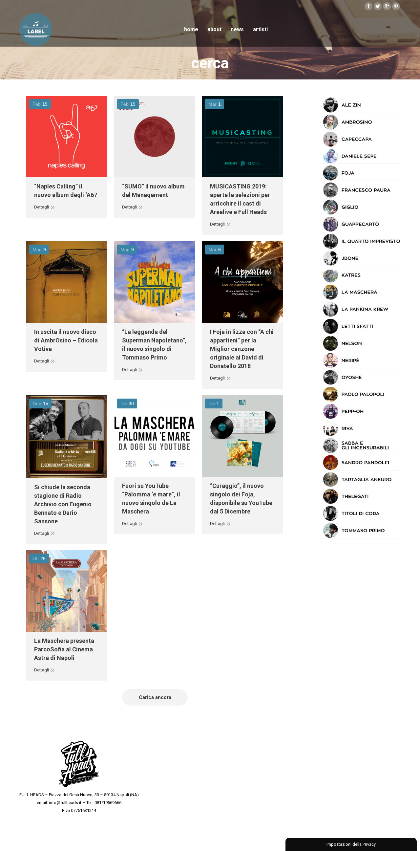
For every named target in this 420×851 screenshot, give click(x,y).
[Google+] (387, 6)
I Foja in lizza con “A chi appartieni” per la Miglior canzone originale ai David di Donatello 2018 (242, 348)
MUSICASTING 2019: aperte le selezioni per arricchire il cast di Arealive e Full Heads (240, 199)
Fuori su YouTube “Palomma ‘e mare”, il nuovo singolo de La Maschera (151, 498)
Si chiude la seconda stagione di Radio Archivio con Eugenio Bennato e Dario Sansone (63, 504)
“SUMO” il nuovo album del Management (153, 190)
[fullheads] (79, 763)
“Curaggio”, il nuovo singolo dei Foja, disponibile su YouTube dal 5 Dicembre (241, 498)
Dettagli (41, 207)
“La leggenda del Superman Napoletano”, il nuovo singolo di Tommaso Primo (154, 344)
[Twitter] (378, 6)
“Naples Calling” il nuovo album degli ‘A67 (65, 190)
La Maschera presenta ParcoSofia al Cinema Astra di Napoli (64, 649)
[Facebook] (368, 6)
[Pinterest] (396, 6)
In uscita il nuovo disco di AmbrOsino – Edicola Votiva (66, 340)
